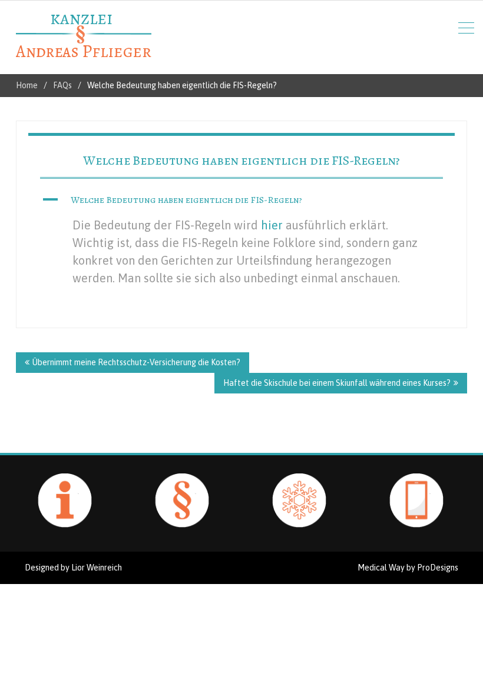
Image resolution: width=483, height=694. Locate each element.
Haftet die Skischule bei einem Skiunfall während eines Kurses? (337, 383)
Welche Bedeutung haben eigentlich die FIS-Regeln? (241, 160)
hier (272, 225)
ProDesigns (437, 567)
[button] (241, 200)
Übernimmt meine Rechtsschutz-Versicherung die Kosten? (136, 362)
